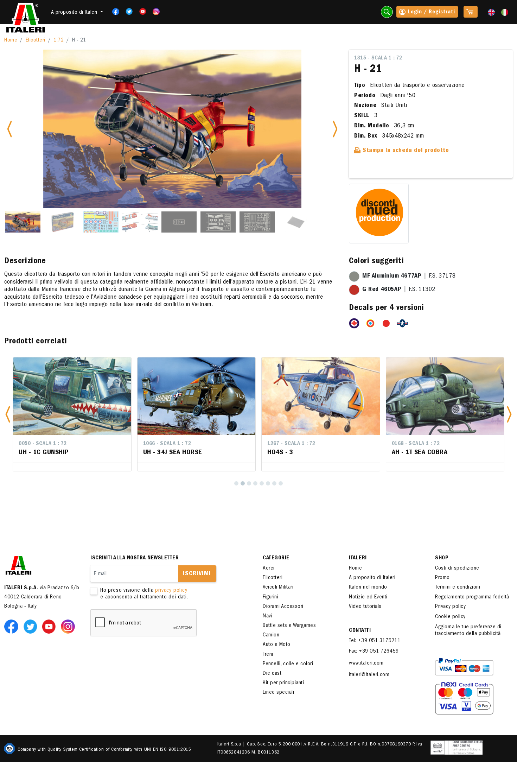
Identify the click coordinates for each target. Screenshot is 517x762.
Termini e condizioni (457, 587)
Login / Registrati (430, 12)
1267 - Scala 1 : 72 (291, 444)
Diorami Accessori (283, 607)
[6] (268, 483)
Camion (271, 635)
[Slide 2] (61, 222)
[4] (255, 483)
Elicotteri (35, 40)
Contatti (360, 631)
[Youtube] (140, 11)
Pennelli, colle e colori (288, 664)
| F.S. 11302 (398, 290)
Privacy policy (450, 607)
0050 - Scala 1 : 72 (43, 444)
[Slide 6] (218, 222)
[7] (274, 483)
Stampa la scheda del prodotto (405, 151)
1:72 (58, 40)
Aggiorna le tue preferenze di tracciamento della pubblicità (468, 630)
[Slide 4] (140, 222)
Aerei (269, 568)
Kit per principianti (283, 683)
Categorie (276, 558)
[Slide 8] (296, 222)
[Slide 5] (179, 222)
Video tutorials (365, 607)
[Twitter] (127, 11)
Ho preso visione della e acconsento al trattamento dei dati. (144, 594)
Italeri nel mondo (368, 587)
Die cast (272, 674)
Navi (267, 616)
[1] (236, 483)
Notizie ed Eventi (368, 597)
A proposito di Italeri (372, 578)
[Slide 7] (257, 222)
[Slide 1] (22, 222)
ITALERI (358, 558)
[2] (243, 483)
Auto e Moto (277, 645)
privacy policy (171, 590)
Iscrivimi (197, 574)
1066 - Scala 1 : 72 (167, 444)
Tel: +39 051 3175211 (374, 641)
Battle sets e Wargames (289, 626)
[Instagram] (156, 11)
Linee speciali (278, 693)
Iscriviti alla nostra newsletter (134, 558)
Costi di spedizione (457, 568)
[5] (262, 483)
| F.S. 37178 (408, 276)
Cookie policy (450, 617)
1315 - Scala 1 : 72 (378, 58)
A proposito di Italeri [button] (75, 12)
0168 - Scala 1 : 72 (416, 444)
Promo (442, 578)
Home (10, 40)
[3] (249, 483)
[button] (7, 414)
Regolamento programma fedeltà (472, 597)
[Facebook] (113, 11)
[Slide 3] (101, 222)
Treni (268, 655)
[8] (281, 483)
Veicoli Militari (278, 587)
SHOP (441, 558)
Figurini (270, 597)
